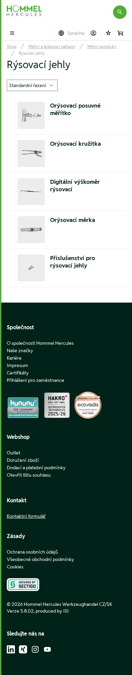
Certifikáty (18, 373)
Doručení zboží (23, 460)
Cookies (15, 567)
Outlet (13, 453)
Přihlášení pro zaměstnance (35, 380)
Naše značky (20, 350)
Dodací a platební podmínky (36, 468)
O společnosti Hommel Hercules (40, 343)
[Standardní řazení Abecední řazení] (32, 85)
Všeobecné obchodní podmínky (40, 559)
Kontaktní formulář (26, 516)
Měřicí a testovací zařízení (51, 46)
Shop (11, 46)
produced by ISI (52, 611)
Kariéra (14, 358)
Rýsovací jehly (32, 53)
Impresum (17, 365)
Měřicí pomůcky (101, 46)
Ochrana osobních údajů (32, 552)
